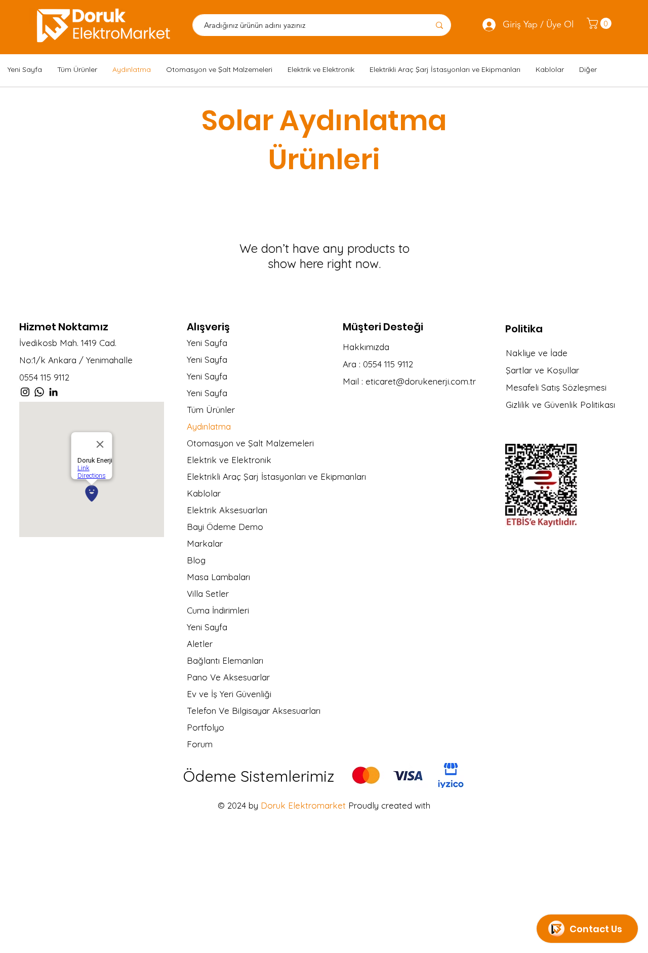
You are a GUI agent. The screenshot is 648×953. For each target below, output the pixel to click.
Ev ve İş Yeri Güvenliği (229, 694)
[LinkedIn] (53, 392)
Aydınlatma (209, 426)
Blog (196, 560)
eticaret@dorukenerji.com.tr (421, 381)
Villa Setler (208, 593)
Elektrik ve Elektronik (229, 459)
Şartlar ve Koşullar (542, 370)
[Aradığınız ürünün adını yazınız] (439, 25)
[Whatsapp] (39, 392)
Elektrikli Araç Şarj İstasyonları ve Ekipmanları (267, 476)
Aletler (200, 643)
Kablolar (204, 493)
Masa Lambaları (218, 576)
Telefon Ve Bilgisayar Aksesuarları (253, 710)
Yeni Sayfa (207, 342)
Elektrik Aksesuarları (227, 510)
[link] (600, 23)
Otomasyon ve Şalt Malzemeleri (250, 443)
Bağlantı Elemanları (225, 660)
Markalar (205, 543)
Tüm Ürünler (211, 409)
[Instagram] (25, 392)
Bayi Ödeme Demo (225, 526)
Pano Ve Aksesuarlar (228, 677)
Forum (200, 744)
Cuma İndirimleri (218, 610)
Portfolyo (205, 727)
